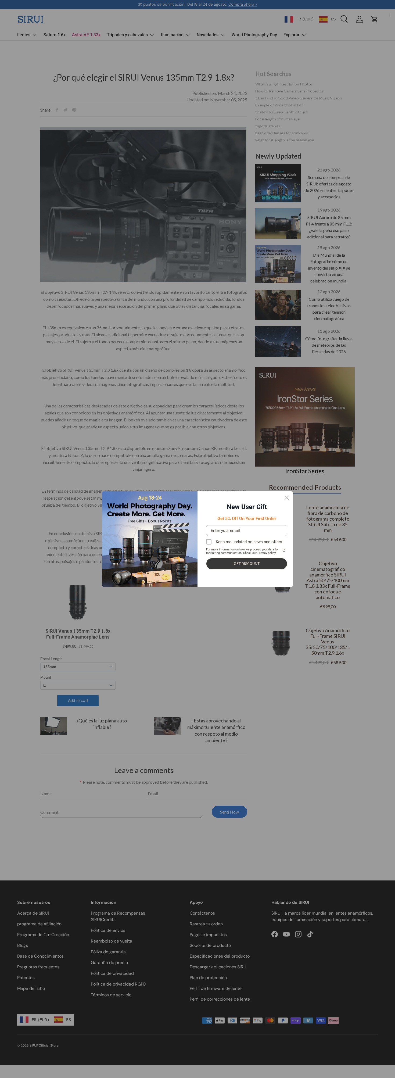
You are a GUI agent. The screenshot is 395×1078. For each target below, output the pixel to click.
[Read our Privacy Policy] (284, 550)
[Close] (286, 497)
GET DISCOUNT (247, 563)
